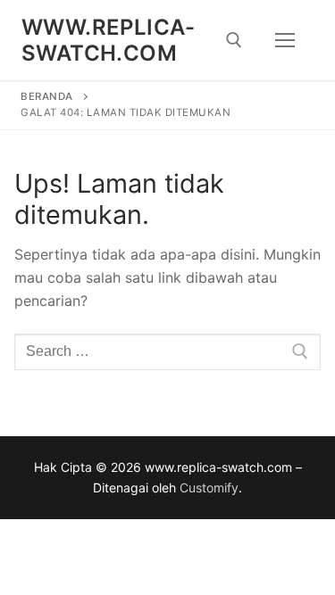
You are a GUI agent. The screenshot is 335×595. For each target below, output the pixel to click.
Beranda (47, 96)
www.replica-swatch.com (108, 40)
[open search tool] (234, 40)
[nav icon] (285, 40)
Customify (209, 487)
